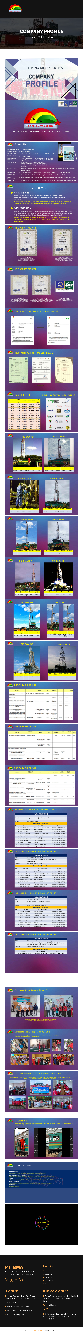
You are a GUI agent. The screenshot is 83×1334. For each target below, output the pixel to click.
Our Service (49, 1281)
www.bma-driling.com (15, 1315)
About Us (48, 1274)
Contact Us (49, 1284)
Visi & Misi (48, 1277)
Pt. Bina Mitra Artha (34, 1330)
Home (32, 37)
